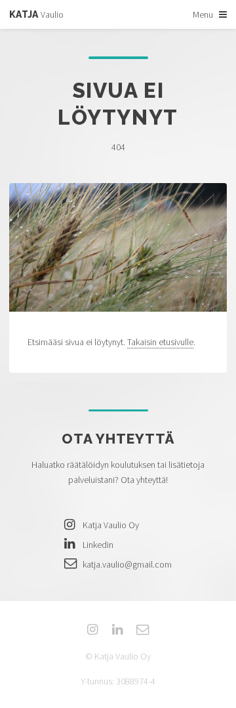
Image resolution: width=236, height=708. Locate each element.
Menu (203, 14)
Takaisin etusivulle (160, 342)
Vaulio (36, 14)
